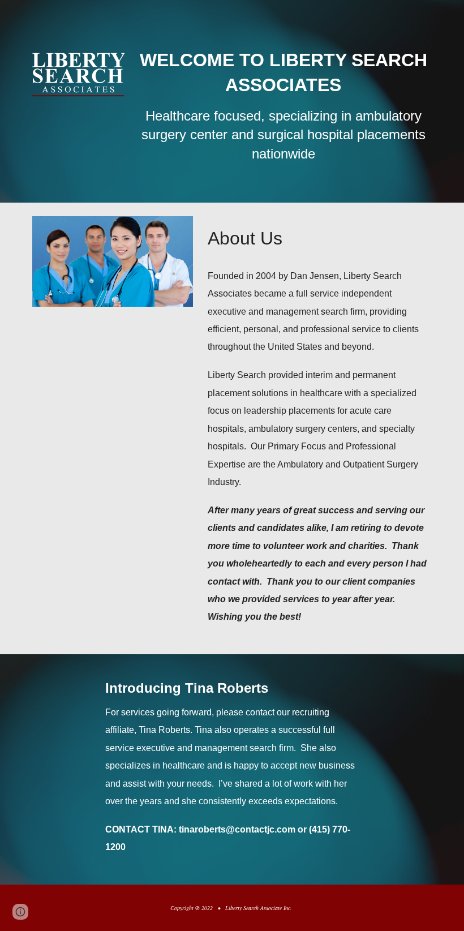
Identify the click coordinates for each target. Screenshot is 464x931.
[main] (283, 101)
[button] (20, 912)
